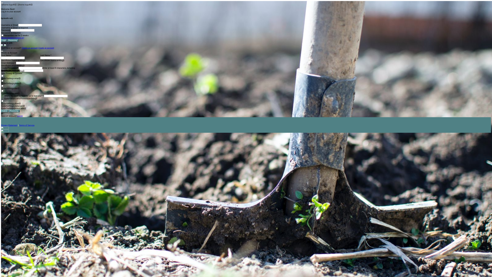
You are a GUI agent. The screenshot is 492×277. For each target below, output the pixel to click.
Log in (20, 116)
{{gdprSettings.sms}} (10, 93)
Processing (13, 40)
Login (4, 40)
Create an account (30, 48)
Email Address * (8, 63)
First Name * (6, 55)
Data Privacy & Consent (11, 73)
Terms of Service (26, 125)
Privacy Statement (9, 125)
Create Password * (9, 68)
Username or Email (9, 25)
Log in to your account (11, 11)
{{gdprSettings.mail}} (10, 88)
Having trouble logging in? (12, 38)
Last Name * (45, 55)
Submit (4, 111)
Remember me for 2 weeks (16, 35)
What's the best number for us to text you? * (23, 96)
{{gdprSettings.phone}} (11, 83)
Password (5, 30)
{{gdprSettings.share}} (11, 103)
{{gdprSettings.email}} (10, 78)
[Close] (2, 51)
